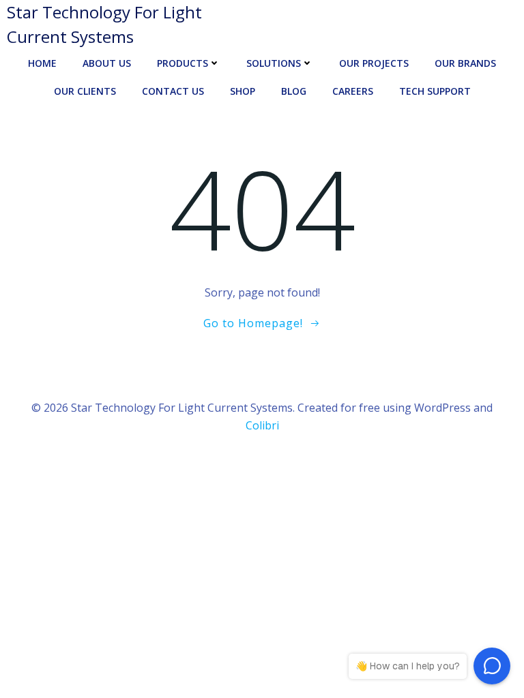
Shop (242, 91)
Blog (293, 91)
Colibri (262, 425)
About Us (107, 63)
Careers (352, 91)
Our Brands (465, 63)
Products (182, 63)
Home (42, 63)
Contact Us (173, 91)
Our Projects (374, 63)
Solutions (273, 63)
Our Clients (85, 91)
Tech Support (435, 91)
